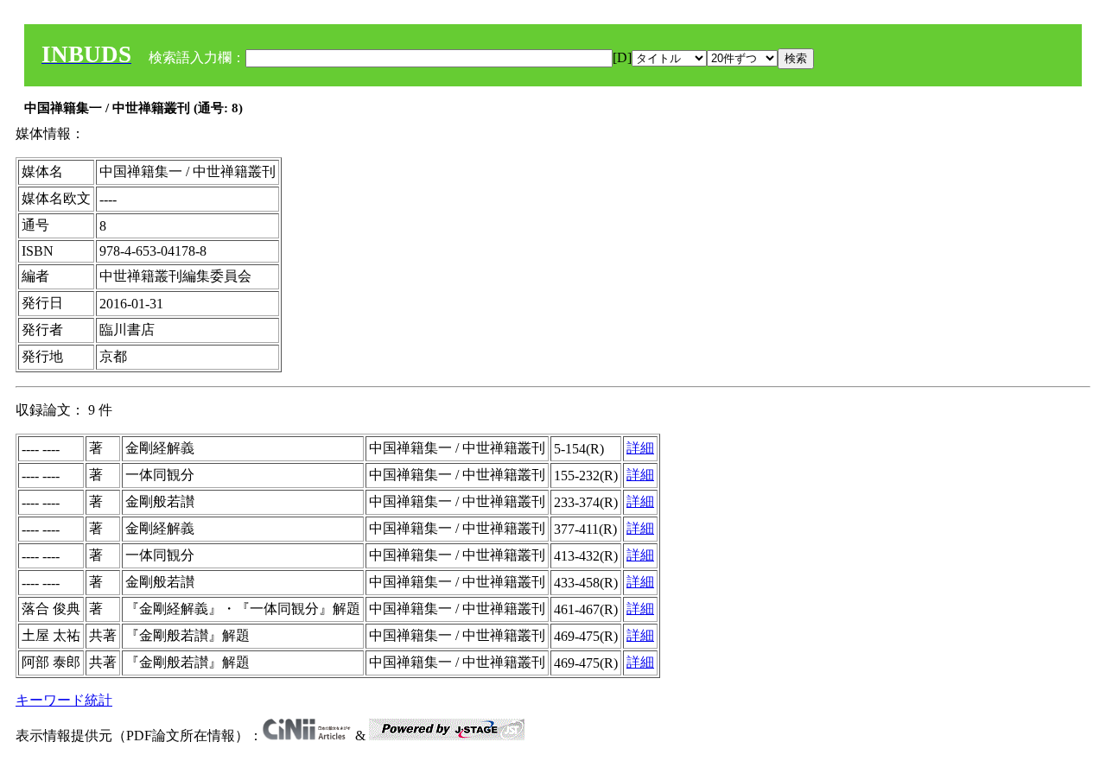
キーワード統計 (64, 700)
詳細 (640, 448)
